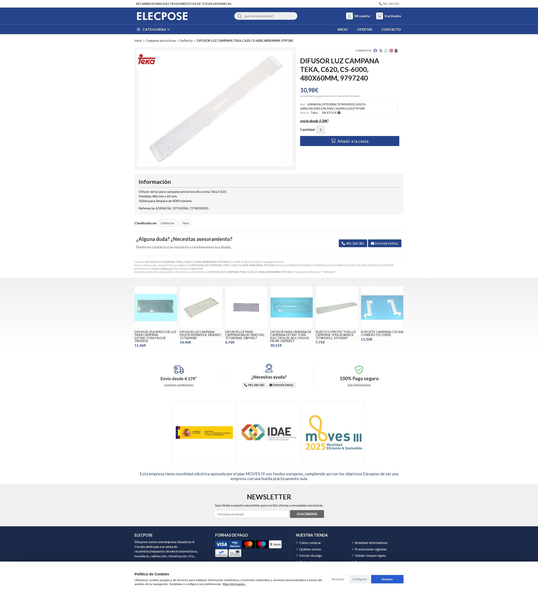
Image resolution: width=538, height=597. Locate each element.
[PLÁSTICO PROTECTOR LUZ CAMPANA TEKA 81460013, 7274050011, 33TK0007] (337, 307)
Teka (193, 268)
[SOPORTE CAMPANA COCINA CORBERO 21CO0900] (382, 307)
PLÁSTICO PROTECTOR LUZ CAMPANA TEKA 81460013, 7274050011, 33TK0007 (335, 335)
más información (359, 385)
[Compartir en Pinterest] (391, 50)
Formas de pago (310, 555)
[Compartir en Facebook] (375, 50)
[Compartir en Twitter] (381, 50)
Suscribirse (307, 514)
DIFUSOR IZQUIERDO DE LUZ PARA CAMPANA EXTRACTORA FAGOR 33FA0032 (155, 336)
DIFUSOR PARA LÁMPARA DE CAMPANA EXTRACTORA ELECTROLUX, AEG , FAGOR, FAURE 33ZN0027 (290, 336)
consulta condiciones (179, 385)
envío (318, 96)
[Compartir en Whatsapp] (386, 50)
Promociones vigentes (371, 549)
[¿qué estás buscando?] (265, 16)
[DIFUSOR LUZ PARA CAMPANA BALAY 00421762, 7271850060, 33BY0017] (246, 307)
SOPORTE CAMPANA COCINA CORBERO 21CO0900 (382, 333)
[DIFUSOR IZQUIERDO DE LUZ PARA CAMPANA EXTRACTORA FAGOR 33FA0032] (156, 307)
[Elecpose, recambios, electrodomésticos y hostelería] (162, 16)
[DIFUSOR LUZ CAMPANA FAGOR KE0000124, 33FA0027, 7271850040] (201, 307)
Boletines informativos (371, 543)
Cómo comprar (310, 543)
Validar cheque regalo (370, 555)
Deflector (167, 268)
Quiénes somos (310, 549)
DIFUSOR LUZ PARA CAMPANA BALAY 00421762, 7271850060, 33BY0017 (245, 335)
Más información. (234, 584)
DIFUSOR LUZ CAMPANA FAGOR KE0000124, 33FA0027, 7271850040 (201, 335)
